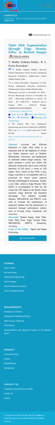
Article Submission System (15, 286)
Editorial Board (10, 363)
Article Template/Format (14, 291)
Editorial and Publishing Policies (17, 316)
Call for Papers (10, 282)
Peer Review (9, 325)
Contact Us (8, 393)
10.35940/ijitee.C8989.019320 (20, 111)
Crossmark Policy (11, 354)
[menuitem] (40, 5)
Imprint (7, 398)
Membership (9, 368)
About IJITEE (9, 268)
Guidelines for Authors (13, 312)
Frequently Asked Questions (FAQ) (18, 389)
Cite (13, 117)
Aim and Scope (10, 272)
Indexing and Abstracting (14, 277)
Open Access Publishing (14, 321)
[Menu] (47, 5)
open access (21, 130)
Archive (7, 359)
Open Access (16, 114)
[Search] (40, 5)
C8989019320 (10, 15)
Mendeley (24, 117)
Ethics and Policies (36, 114)
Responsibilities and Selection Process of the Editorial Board (27, 331)
